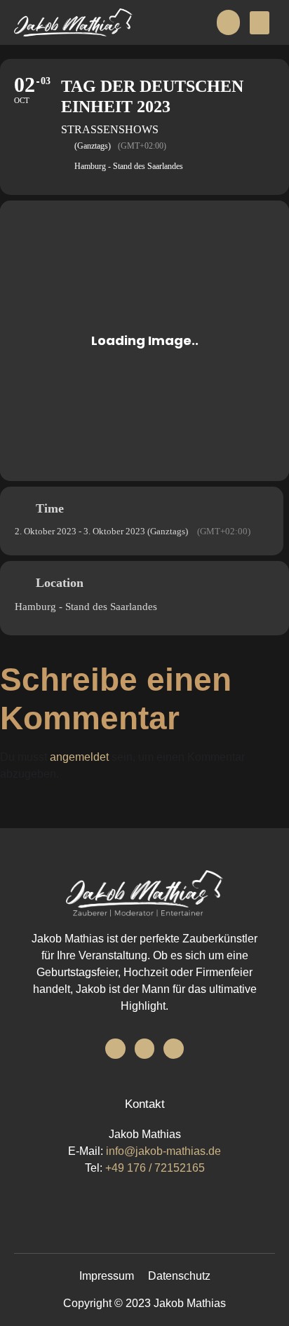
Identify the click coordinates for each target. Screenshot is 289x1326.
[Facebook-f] (115, 1049)
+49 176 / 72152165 (155, 1168)
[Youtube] (173, 1049)
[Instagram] (145, 1049)
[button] (259, 22)
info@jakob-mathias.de (163, 1151)
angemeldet (79, 757)
